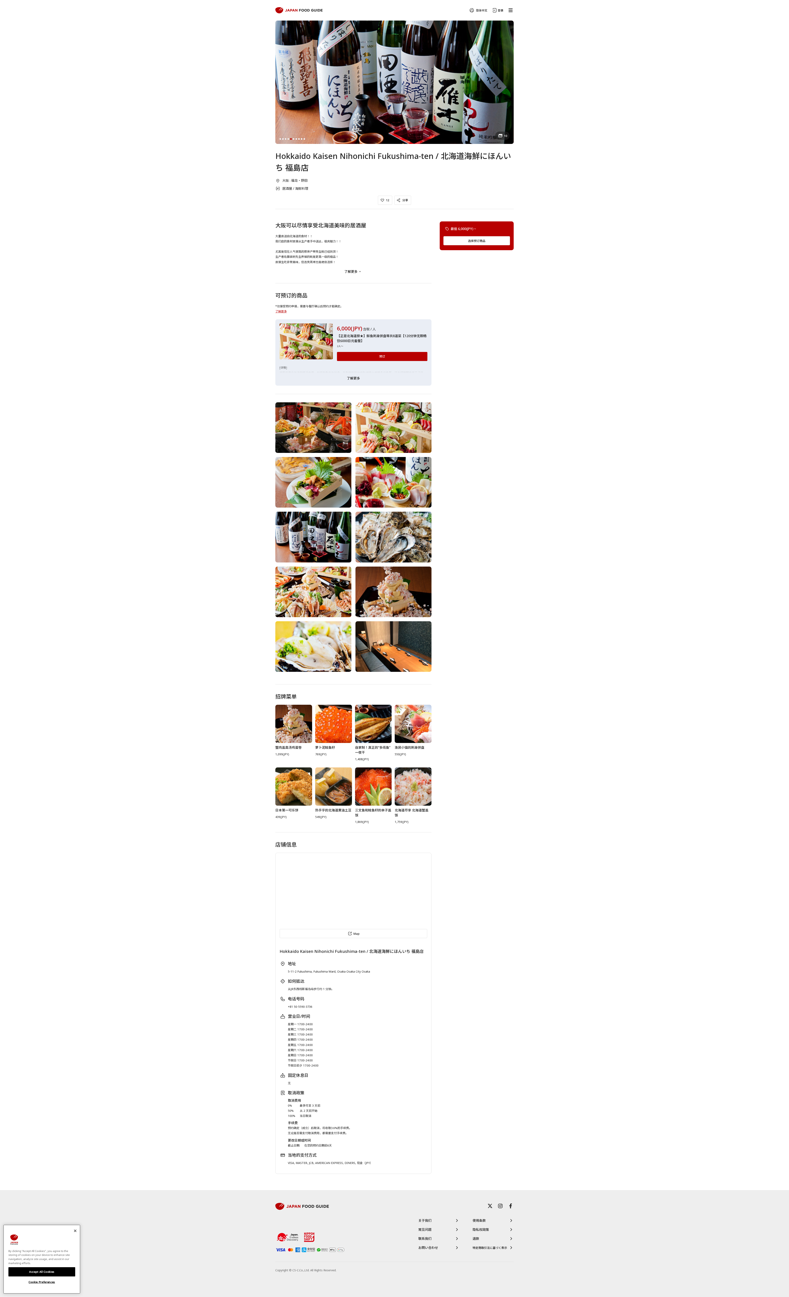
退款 (476, 1238)
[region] (41, 1259)
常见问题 (424, 1229)
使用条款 (479, 1220)
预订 (382, 356)
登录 (500, 10)
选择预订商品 (476, 241)
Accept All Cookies (41, 1272)
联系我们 (424, 1238)
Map (356, 934)
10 (505, 136)
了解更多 (351, 271)
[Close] (75, 1230)
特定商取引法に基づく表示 (490, 1248)
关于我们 (424, 1220)
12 (387, 200)
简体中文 (481, 10)
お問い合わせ (428, 1247)
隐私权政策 (481, 1229)
